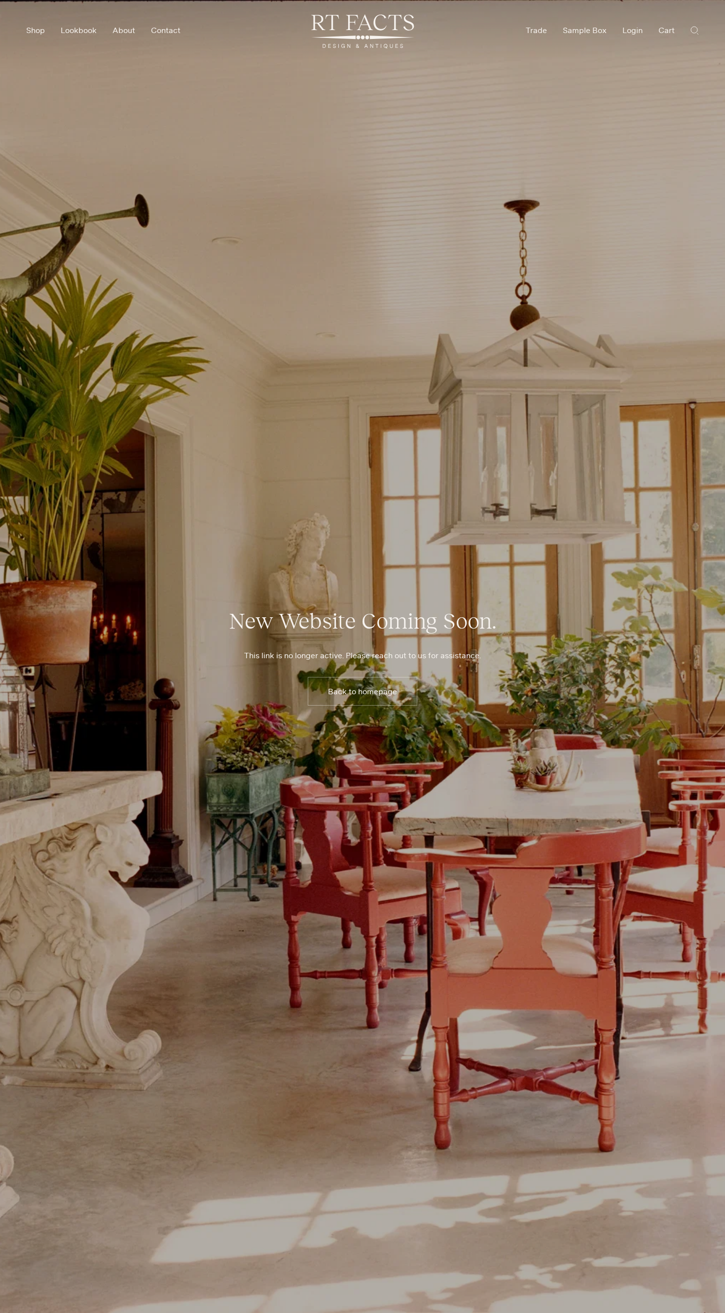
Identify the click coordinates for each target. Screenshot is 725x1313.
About (123, 30)
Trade (536, 30)
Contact (166, 30)
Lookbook (79, 30)
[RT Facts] (362, 31)
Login (632, 30)
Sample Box (585, 30)
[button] (694, 30)
